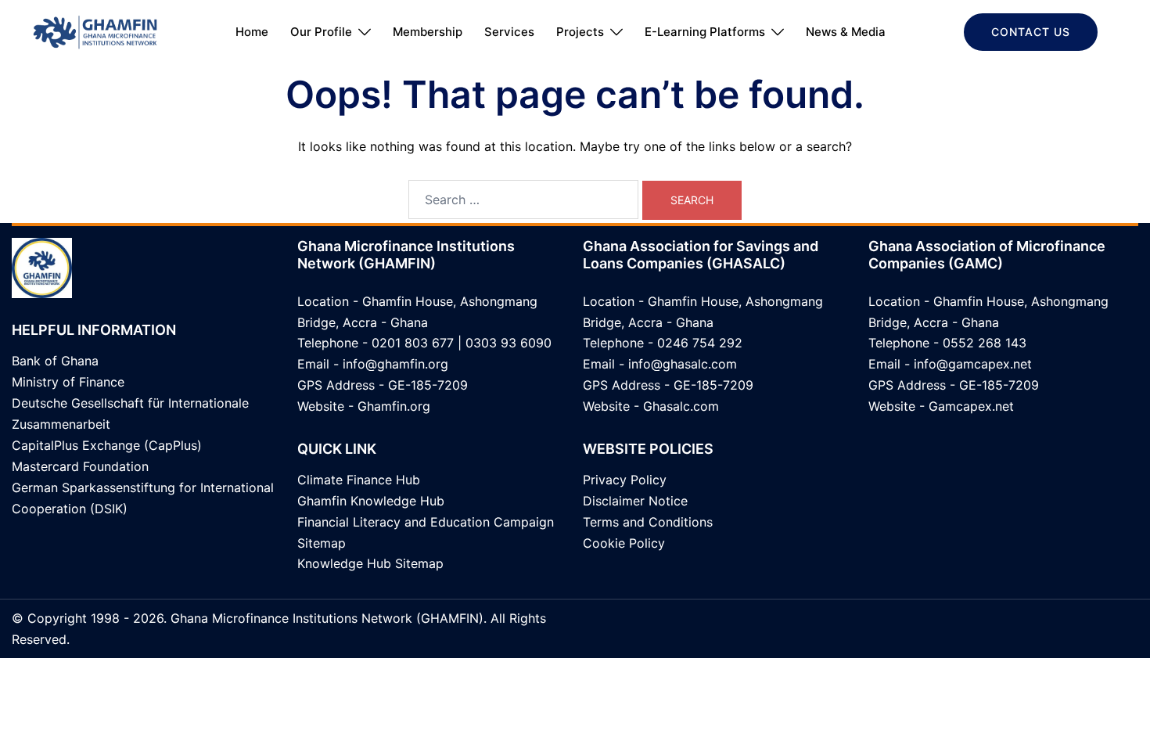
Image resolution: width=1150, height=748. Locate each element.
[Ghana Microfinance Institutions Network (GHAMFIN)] (95, 30)
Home (251, 31)
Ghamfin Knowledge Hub (370, 501)
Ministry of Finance (68, 382)
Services (509, 31)
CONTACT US (1030, 31)
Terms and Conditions (648, 522)
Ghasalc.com (681, 406)
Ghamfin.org (394, 406)
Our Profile (321, 31)
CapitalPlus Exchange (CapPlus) (107, 445)
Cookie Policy (624, 543)
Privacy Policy (625, 479)
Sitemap (321, 543)
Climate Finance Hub (358, 479)
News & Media (846, 31)
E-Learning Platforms (705, 31)
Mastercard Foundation (80, 466)
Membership (427, 31)
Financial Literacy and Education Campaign (425, 522)
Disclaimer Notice (635, 501)
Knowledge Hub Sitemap (370, 563)
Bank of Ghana (55, 361)
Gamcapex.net (971, 406)
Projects (580, 31)
